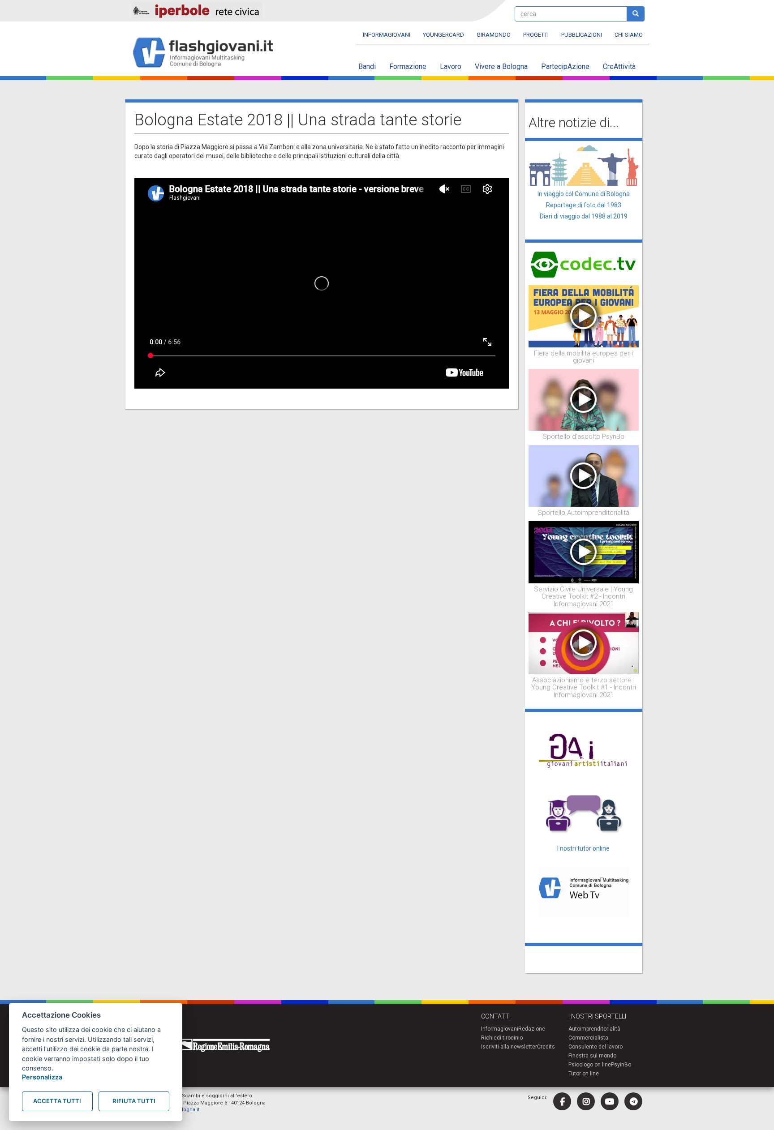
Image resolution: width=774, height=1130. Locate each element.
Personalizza (42, 1077)
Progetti (536, 34)
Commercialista (588, 1038)
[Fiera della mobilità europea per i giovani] (584, 315)
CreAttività (619, 66)
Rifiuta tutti (133, 1100)
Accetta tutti (57, 1100)
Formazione (407, 66)
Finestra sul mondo (592, 1056)
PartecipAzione (565, 66)
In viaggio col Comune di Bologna (584, 193)
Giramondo (494, 34)
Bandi (367, 66)
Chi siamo (629, 34)
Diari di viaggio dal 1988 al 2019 (584, 216)
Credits (546, 1047)
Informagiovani (386, 34)
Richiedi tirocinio (502, 1038)
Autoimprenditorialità (594, 1029)
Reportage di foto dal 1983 (583, 205)
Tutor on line (583, 1073)
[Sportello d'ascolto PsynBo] (584, 399)
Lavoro (450, 66)
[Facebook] (562, 1101)
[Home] (207, 53)
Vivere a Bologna (501, 66)
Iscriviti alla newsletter (509, 1047)
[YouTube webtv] (610, 1101)
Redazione (531, 1029)
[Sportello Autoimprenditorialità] (584, 475)
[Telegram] (633, 1101)
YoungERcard (443, 34)
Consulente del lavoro (595, 1047)
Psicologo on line (589, 1065)
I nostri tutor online (583, 848)
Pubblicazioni (581, 34)
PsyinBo (621, 1065)
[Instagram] (586, 1101)
